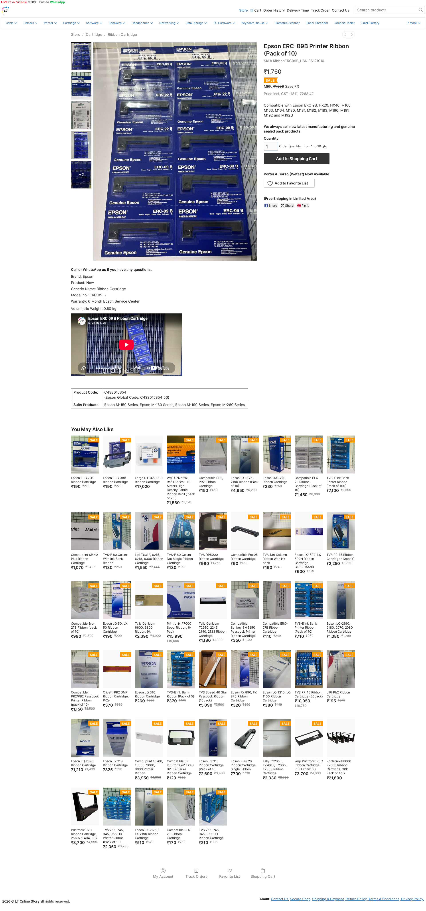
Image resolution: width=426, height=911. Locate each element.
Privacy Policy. (412, 899)
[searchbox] (390, 10)
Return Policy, (356, 899)
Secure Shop (300, 899)
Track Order (320, 10)
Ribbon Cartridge (122, 34)
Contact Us (340, 10)
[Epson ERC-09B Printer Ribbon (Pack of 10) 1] (81, 86)
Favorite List (229, 876)
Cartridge (94, 34)
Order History (274, 10)
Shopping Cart (263, 876)
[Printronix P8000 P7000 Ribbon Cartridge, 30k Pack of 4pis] (341, 738)
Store (243, 10)
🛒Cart (255, 10)
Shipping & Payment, (328, 899)
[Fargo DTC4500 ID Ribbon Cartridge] (149, 454)
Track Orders (196, 876)
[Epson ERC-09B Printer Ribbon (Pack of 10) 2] (81, 115)
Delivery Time (298, 10)
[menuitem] (345, 34)
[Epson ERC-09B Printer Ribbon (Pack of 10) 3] (81, 145)
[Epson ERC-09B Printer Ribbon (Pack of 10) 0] (81, 56)
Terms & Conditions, (383, 899)
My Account (163, 876)
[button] (414, 23)
